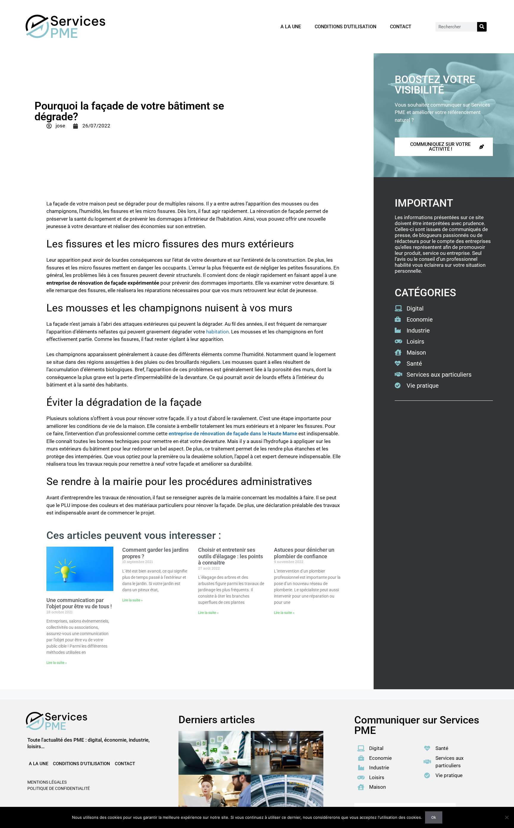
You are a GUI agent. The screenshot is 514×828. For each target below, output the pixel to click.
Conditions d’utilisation (345, 26)
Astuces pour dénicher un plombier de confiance (304, 553)
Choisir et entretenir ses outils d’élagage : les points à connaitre (230, 556)
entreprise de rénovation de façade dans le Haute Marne (233, 433)
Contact (400, 26)
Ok (433, 817)
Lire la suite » (56, 663)
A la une (290, 26)
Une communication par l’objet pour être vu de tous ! (79, 603)
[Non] (507, 817)
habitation (217, 332)
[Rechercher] (482, 27)
